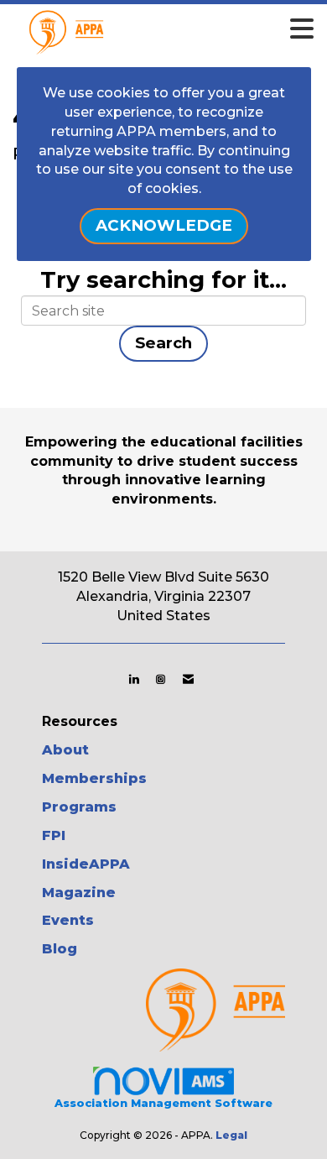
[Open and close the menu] (187, 29)
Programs (79, 807)
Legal (231, 1135)
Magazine (79, 893)
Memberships (94, 778)
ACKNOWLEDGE (164, 225)
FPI (53, 835)
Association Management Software (163, 1103)
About (65, 750)
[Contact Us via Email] (188, 679)
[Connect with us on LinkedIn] (133, 679)
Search (163, 342)
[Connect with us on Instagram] (160, 679)
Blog (59, 949)
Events (68, 920)
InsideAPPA (86, 864)
